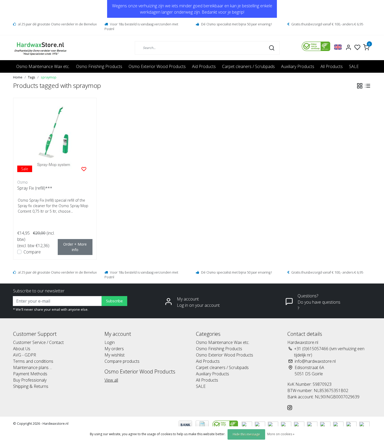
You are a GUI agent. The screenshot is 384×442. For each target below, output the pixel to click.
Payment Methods (30, 374)
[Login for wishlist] (84, 168)
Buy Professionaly (29, 380)
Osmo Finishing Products (99, 66)
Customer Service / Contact (38, 342)
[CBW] (225, 424)
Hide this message (246, 434)
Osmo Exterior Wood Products (157, 66)
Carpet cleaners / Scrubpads (248, 66)
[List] (367, 85)
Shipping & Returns (30, 386)
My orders (114, 349)
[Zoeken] (271, 47)
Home (17, 77)
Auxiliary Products (297, 66)
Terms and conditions (33, 361)
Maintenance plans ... (32, 367)
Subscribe (114, 300)
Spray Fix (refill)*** (34, 188)
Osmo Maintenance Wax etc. (43, 66)
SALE (354, 66)
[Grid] (359, 85)
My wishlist (114, 355)
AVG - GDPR (24, 355)
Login (109, 342)
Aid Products (204, 66)
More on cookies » (280, 434)
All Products (332, 66)
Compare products (121, 361)
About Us (21, 349)
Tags (31, 77)
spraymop (48, 77)
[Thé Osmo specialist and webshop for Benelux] (41, 47)
